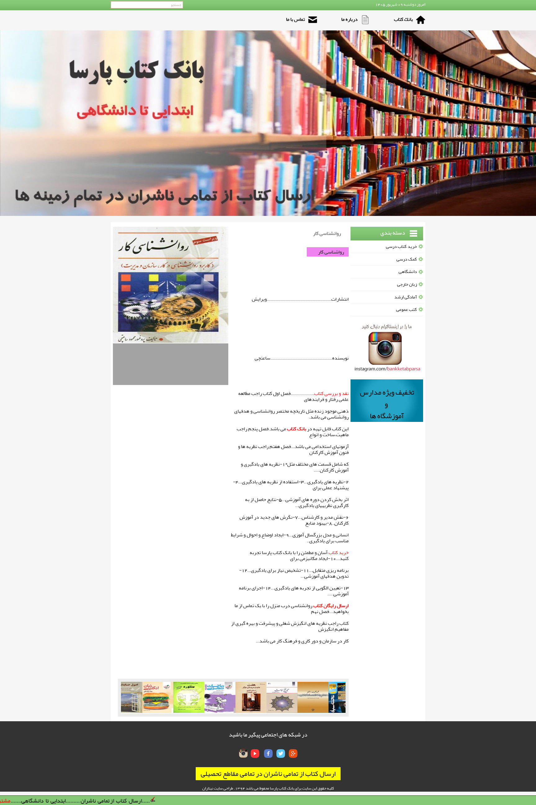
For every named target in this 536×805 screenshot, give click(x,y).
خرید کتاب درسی (401, 246)
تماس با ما (295, 19)
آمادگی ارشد (405, 297)
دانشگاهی (408, 271)
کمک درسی (406, 259)
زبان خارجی (407, 284)
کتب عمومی (406, 309)
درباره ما (349, 19)
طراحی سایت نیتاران (217, 788)
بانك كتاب (403, 19)
